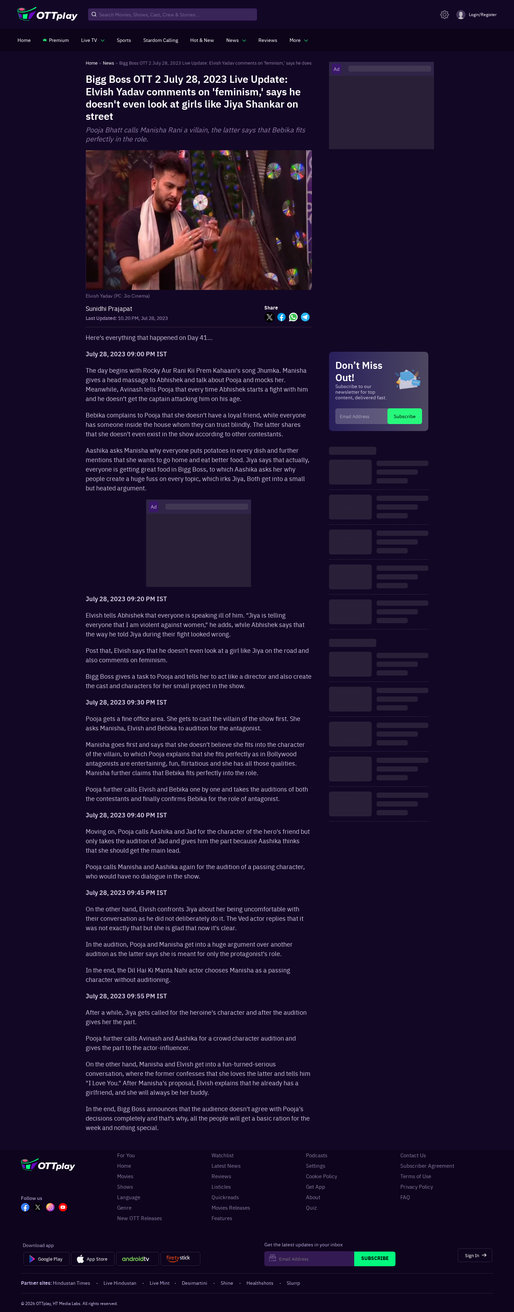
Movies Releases (231, 1207)
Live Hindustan (119, 1282)
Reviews (221, 1176)
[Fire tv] (180, 1259)
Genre (124, 1207)
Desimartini (194, 1282)
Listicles (221, 1186)
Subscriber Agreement (427, 1165)
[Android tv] (137, 1259)
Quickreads (225, 1197)
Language (128, 1197)
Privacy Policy (416, 1186)
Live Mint (160, 1282)
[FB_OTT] (25, 1208)
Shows (125, 1186)
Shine (227, 1282)
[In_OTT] (50, 1208)
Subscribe (405, 416)
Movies (125, 1176)
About (313, 1197)
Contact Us (413, 1155)
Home (124, 1165)
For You (126, 1155)
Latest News (226, 1165)
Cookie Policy (321, 1176)
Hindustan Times (71, 1282)
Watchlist (223, 1155)
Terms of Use (415, 1176)
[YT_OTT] (63, 1208)
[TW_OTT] (38, 1208)
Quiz (311, 1207)
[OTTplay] (47, 14)
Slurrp (293, 1282)
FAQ (405, 1197)
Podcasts (316, 1155)
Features (222, 1218)
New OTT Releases (139, 1218)
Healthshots (260, 1282)
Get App (315, 1186)
